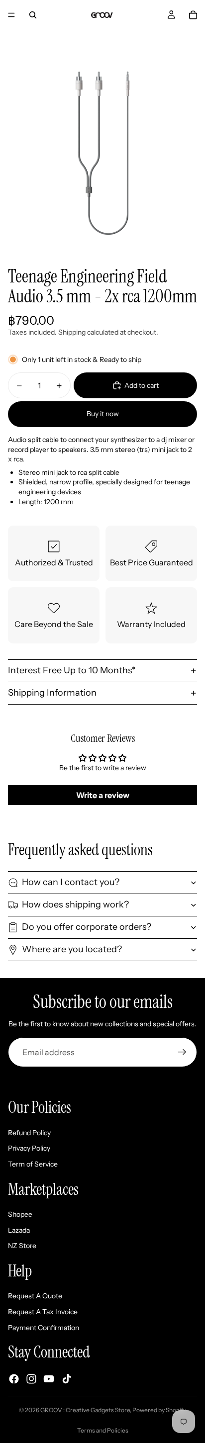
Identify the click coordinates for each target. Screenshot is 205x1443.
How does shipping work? (75, 904)
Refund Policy (29, 1132)
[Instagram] (31, 1379)
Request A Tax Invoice (43, 1311)
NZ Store (22, 1245)
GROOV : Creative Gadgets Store (85, 1410)
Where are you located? (72, 949)
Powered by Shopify (159, 1410)
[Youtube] (49, 1379)
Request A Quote (35, 1295)
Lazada (19, 1229)
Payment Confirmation (43, 1327)
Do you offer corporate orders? (86, 926)
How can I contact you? (70, 882)
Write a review (102, 795)
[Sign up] (182, 1052)
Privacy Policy (29, 1148)
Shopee (20, 1214)
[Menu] (11, 14)
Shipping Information (52, 692)
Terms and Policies (102, 1430)
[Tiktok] (67, 1379)
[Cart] (193, 15)
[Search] (33, 15)
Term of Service (33, 1164)
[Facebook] (14, 1379)
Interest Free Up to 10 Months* (71, 670)
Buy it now (103, 413)
